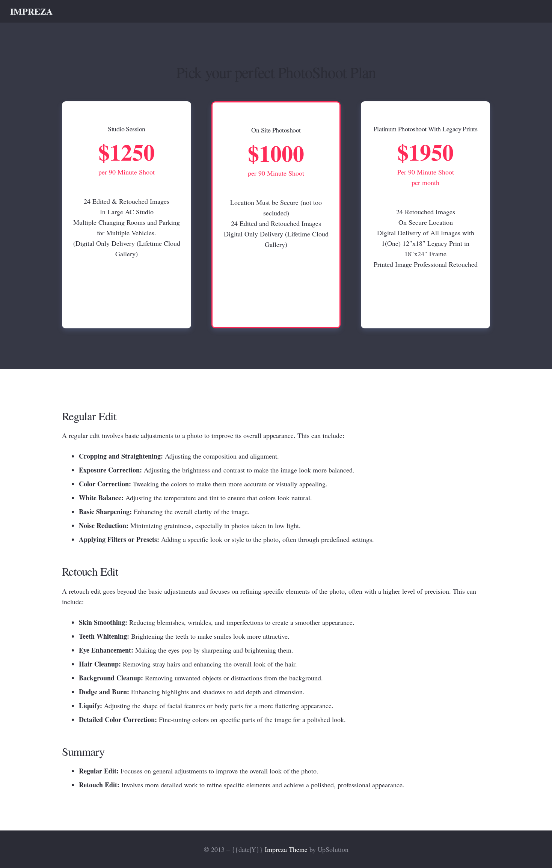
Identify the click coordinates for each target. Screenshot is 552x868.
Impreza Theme (286, 849)
